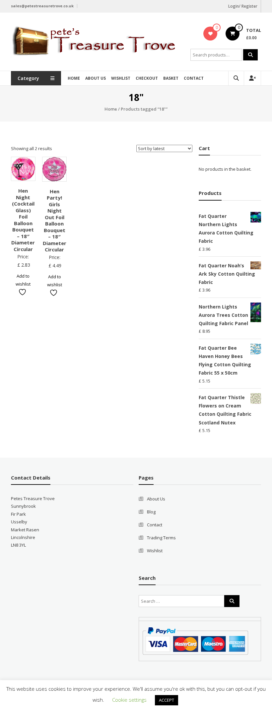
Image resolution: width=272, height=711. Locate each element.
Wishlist (120, 78)
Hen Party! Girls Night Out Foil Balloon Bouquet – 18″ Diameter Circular (54, 220)
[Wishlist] (210, 34)
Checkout (147, 78)
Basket (170, 78)
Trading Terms (161, 538)
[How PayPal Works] (195, 640)
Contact (194, 78)
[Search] (250, 54)
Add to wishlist (23, 280)
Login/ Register (242, 6)
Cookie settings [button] (129, 699)
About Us (95, 78)
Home (74, 78)
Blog (151, 512)
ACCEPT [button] (166, 700)
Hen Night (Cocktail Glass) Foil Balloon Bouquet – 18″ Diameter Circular (23, 219)
